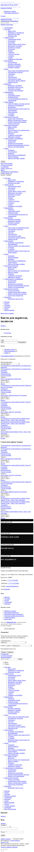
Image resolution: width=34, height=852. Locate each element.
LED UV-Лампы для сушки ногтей (19, 104)
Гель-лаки (7, 29)
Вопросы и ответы (10, 611)
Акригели (11, 94)
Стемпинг (11, 56)
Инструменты (8, 61)
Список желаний (6, 375)
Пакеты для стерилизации (16, 147)
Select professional (9, 351)
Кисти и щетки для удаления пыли (18, 130)
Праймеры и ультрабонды (16, 32)
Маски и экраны (13, 132)
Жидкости (11, 128)
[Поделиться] (3, 849)
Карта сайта (8, 619)
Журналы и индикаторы (15, 143)
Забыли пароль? (6, 839)
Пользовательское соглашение (13, 614)
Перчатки (11, 133)
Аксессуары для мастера (15, 118)
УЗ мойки (11, 115)
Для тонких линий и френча (16, 80)
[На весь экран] (5, 849)
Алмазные (11, 150)
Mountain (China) (9, 349)
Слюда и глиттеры (13, 54)
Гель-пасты (11, 42)
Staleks (6, 353)
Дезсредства (12, 142)
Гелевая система (13, 97)
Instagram (7, 589)
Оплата (6, 600)
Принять (14, 847)
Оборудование (8, 102)
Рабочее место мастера (11, 117)
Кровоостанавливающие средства (18, 145)
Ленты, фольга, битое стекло (17, 44)
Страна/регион (6, 641)
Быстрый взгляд (6, 374)
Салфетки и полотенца (15, 135)
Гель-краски (11, 41)
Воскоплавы (12, 107)
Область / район (6, 645)
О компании (8, 602)
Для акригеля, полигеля (15, 72)
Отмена (3, 652)
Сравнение (4, 372)
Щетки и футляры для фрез (16, 158)
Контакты (7, 604)
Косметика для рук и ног (15, 87)
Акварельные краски (14, 39)
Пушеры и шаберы (14, 67)
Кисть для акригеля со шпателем (11, 379)
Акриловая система (14, 95)
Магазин (8, 356)
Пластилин (11, 49)
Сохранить (10, 652)
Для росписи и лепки (14, 79)
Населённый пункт (7, 649)
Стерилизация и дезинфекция (13, 138)
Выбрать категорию (7, 24)
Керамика (11, 153)
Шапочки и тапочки (14, 137)
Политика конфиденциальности (14, 616)
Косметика (7, 84)
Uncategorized (8, 27)
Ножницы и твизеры (14, 66)
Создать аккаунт (15, 840)
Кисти (6, 69)
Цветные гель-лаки (14, 34)
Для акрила (11, 74)
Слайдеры (11, 52)
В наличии (7, 333)
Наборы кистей (12, 82)
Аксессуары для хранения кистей (18, 70)
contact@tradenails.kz (12, 586)
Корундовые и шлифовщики (17, 155)
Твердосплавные (13, 156)
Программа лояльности (11, 612)
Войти (3, 835)
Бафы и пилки (12, 127)
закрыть (3, 326)
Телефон (4, 825)
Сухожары (11, 113)
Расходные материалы (11, 125)
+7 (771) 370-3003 (12, 580)
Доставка (7, 599)
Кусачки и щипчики (14, 64)
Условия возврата (9, 617)
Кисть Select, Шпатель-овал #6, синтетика (14, 395)
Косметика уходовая (14, 89)
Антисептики (12, 140)
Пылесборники (12, 112)
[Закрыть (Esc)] (1, 849)
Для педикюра (12, 62)
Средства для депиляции (15, 90)
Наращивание (8, 92)
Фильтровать (22, 342)
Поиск (3, 161)
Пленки (10, 51)
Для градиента (12, 77)
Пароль (3, 832)
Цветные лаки (12, 36)
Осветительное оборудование (17, 122)
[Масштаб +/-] (7, 849)
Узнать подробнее (6, 847)
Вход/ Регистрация (10, 809)
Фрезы (6, 148)
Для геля (10, 75)
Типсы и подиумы (13, 123)
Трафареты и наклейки (15, 59)
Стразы (10, 57)
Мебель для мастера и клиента (17, 120)
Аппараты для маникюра (15, 105)
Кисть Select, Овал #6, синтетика (11, 412)
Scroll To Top (5, 842)
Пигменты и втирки (14, 47)
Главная (3, 356)
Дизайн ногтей (9, 37)
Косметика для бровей (15, 85)
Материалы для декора (15, 46)
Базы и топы (12, 31)
